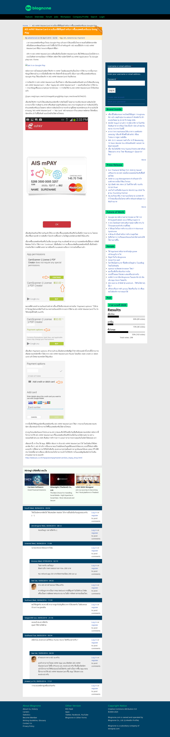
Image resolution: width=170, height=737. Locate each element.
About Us (27, 709)
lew (32, 580)
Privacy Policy (28, 726)
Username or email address (119, 66)
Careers (26, 712)
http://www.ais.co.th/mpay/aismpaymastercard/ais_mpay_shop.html (53, 458)
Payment (81, 38)
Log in (94, 512)
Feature (28, 16)
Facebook (76, 714)
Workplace (65, 16)
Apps (67, 712)
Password (112, 79)
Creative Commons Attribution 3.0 (122, 709)
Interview (39, 16)
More (144, 160)
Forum (49, 16)
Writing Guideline (30, 720)
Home (25, 25)
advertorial (32, 38)
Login (102, 16)
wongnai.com (113, 728)
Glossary (42, 720)
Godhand (28, 635)
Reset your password (116, 101)
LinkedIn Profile (131, 720)
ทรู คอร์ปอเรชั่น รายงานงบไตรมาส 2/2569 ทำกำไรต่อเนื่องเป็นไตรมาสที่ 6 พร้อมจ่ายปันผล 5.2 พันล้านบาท (126, 199)
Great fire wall (114, 260)
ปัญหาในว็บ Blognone (117, 257)
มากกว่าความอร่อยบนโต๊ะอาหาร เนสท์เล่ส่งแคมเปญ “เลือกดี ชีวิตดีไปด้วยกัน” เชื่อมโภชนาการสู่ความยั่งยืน (125, 134)
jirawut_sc (29, 681)
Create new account (116, 97)
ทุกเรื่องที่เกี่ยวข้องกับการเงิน (119, 271)
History (35, 709)
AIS (64, 38)
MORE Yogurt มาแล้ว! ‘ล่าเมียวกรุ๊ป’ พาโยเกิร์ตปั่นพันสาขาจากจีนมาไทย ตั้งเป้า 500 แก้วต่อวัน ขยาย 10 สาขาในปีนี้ (126, 126)
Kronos (34, 561)
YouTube (84, 714)
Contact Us (27, 723)
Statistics (26, 714)
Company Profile (80, 16)
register (94, 515)
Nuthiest (28, 600)
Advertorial (72, 38)
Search (94, 16)
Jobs (56, 16)
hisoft (27, 508)
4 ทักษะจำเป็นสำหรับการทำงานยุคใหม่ (123, 234)
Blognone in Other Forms (76, 717)
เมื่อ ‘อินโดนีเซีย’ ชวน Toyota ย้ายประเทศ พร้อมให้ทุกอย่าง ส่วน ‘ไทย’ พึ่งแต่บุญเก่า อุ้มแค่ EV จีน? (126, 152)
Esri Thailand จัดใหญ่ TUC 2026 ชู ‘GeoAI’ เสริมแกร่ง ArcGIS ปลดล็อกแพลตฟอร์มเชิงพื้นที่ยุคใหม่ (126, 173)
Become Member (30, 717)
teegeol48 (29, 618)
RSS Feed (69, 709)
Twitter (68, 714)
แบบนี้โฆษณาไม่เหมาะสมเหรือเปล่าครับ (123, 274)
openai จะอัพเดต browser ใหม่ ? (121, 268)
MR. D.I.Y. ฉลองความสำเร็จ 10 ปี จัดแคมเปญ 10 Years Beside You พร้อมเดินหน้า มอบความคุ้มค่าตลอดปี (126, 143)
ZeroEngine (36, 526)
